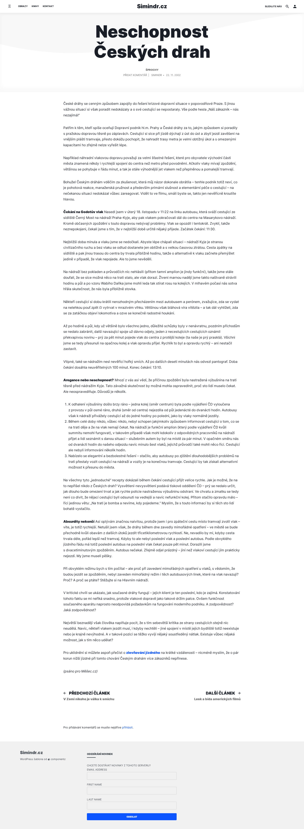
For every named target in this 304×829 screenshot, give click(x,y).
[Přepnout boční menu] (9, 6)
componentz (58, 759)
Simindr (156, 75)
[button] (295, 6)
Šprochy (152, 69)
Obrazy (23, 6)
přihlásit (127, 727)
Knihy (35, 6)
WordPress (26, 759)
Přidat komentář (135, 75)
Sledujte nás (273, 6)
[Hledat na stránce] (287, 6)
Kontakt (48, 6)
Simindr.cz (152, 6)
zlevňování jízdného (143, 652)
